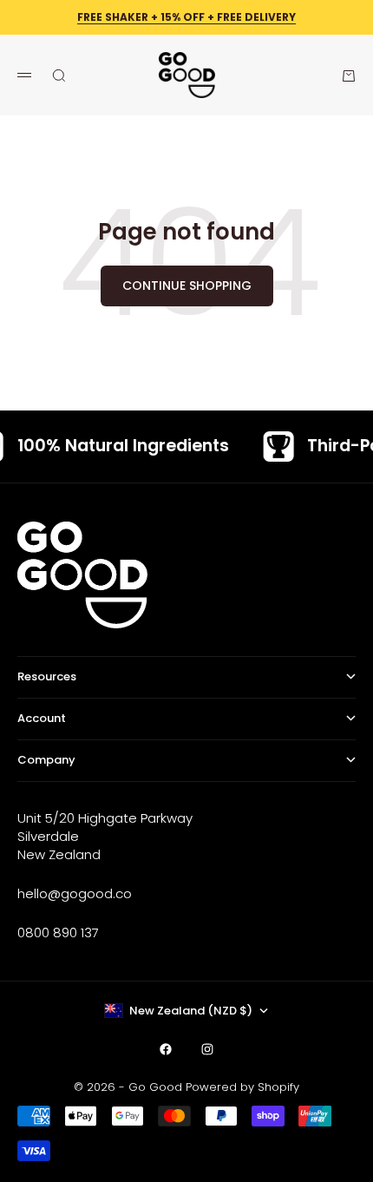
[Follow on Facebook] (166, 1049)
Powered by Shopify (242, 1087)
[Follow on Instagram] (207, 1049)
